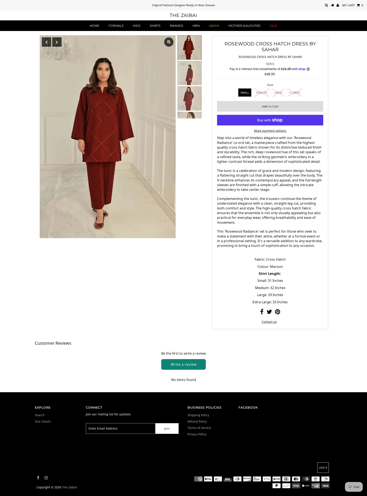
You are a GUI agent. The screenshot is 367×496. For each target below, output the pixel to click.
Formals (116, 26)
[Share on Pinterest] (277, 313)
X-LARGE (294, 92)
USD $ (323, 467)
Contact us (269, 322)
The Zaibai (183, 15)
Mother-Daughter (244, 26)
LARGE (278, 92)
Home (94, 26)
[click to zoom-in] (169, 42)
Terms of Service (199, 428)
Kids (136, 26)
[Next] (57, 42)
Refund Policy (197, 421)
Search (40, 415)
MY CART (352, 5)
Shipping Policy (198, 415)
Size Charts (43, 421)
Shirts (155, 26)
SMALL (244, 92)
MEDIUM (261, 92)
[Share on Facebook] (262, 313)
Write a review (183, 364)
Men (196, 26)
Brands (176, 26)
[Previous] (46, 42)
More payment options (270, 131)
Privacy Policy (197, 434)
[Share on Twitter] (269, 313)
